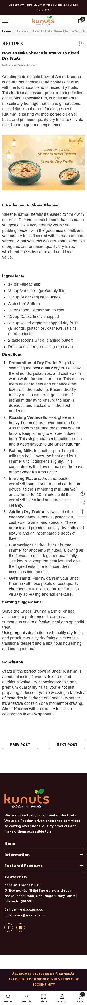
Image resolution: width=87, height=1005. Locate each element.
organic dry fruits (28, 632)
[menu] (5, 20)
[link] (26, 998)
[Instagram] (20, 927)
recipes (22, 31)
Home (6, 31)
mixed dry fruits (51, 709)
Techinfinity (43, 984)
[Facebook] (8, 927)
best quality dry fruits (51, 368)
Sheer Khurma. (67, 444)
